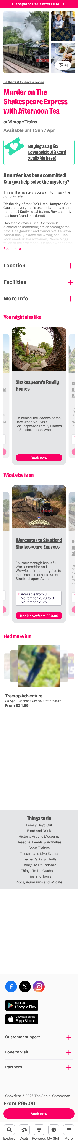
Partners (13, 1066)
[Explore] (9, 1129)
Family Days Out (39, 825)
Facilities (14, 282)
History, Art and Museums (39, 836)
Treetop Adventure (23, 695)
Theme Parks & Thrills (39, 859)
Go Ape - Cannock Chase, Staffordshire (33, 701)
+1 (66, 65)
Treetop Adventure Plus (18, 688)
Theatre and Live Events (39, 854)
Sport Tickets (39, 848)
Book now (39, 1114)
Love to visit (16, 1052)
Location (14, 265)
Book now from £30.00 (39, 616)
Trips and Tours (39, 876)
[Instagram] (39, 986)
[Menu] (68, 1129)
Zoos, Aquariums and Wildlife (39, 882)
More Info (15, 298)
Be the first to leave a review (23, 82)
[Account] (53, 1129)
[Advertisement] (39, 767)
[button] (23, 82)
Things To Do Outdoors (39, 871)
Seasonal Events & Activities (39, 842)
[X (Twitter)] (25, 986)
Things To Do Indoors (39, 865)
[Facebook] (11, 986)
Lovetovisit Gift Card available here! (47, 155)
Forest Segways (38, 688)
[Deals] (24, 1129)
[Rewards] (39, 1129)
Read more (12, 248)
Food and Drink (39, 831)
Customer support (22, 1036)
